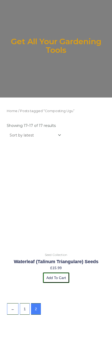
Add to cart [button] (56, 278)
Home (12, 111)
